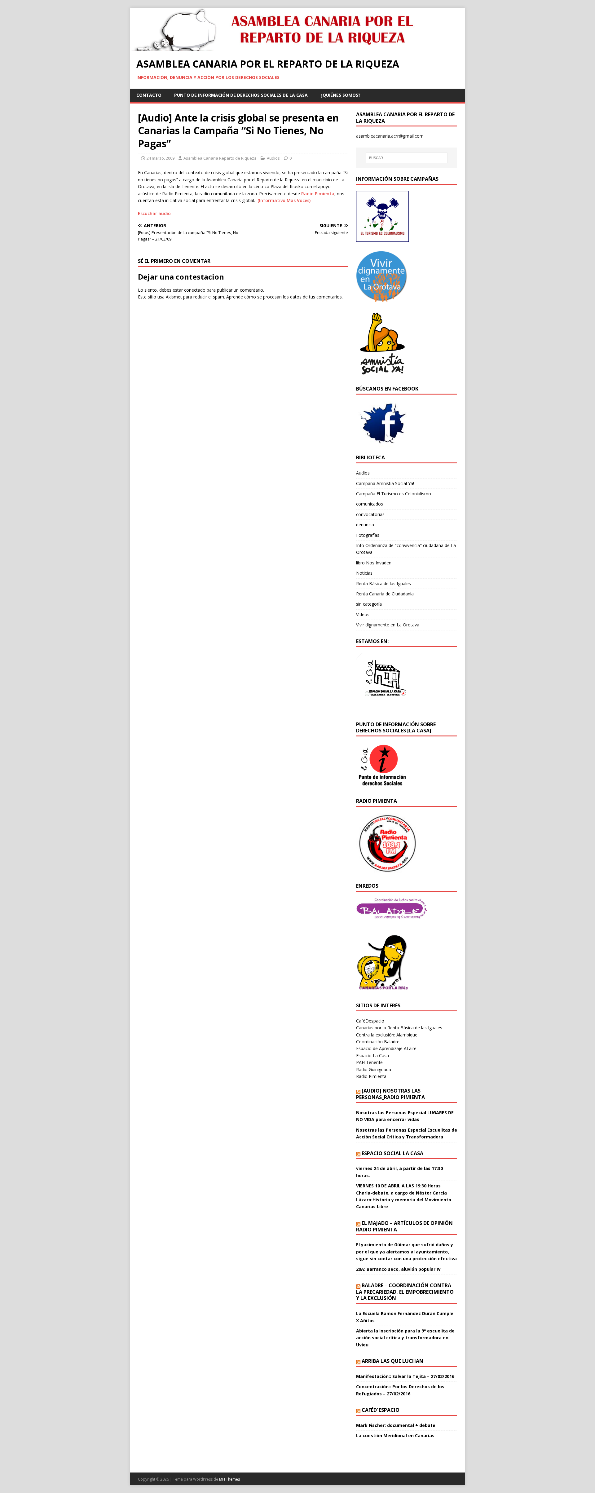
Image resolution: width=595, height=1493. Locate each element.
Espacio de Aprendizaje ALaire (386, 1048)
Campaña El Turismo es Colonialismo (393, 494)
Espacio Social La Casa (392, 1153)
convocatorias (370, 514)
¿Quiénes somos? (340, 95)
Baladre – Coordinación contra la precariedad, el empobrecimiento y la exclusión (405, 1292)
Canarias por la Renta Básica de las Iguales (399, 1028)
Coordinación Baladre (377, 1042)
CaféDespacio (370, 1021)
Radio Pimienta (317, 194)
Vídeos (362, 614)
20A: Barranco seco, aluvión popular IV (398, 1269)
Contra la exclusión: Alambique (386, 1035)
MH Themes (229, 1479)
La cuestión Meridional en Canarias (395, 1435)
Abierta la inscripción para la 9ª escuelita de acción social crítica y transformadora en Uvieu (405, 1338)
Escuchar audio (154, 213)
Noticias (364, 573)
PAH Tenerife (369, 1062)
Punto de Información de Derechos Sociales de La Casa (241, 95)
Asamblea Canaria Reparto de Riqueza (220, 158)
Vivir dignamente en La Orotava (387, 625)
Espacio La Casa (372, 1055)
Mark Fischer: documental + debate (395, 1425)
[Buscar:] (406, 157)
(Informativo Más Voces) (284, 200)
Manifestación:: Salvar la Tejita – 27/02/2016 (405, 1376)
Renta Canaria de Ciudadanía (385, 594)
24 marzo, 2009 (160, 158)
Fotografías (367, 535)
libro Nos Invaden (373, 563)
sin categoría (369, 604)
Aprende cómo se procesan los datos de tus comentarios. (284, 297)
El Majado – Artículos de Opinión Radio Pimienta (404, 1226)
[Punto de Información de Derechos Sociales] (382, 299)
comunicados (369, 504)
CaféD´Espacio (380, 1410)
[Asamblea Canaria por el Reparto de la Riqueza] (277, 48)
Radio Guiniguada (373, 1069)
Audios (273, 158)
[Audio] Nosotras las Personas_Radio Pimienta (390, 1094)
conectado (194, 290)
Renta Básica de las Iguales (383, 583)
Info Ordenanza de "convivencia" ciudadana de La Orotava (406, 548)
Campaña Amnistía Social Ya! (385, 483)
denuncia (365, 525)
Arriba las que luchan (392, 1361)
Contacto (148, 95)
